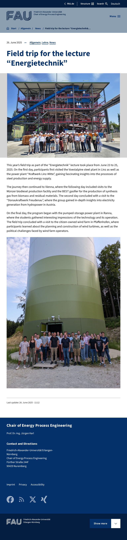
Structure (85, 3)
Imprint (11, 484)
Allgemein (35, 42)
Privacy (23, 484)
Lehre (45, 42)
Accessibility (37, 484)
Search (100, 3)
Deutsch (115, 4)
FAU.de (70, 3)
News (52, 42)
